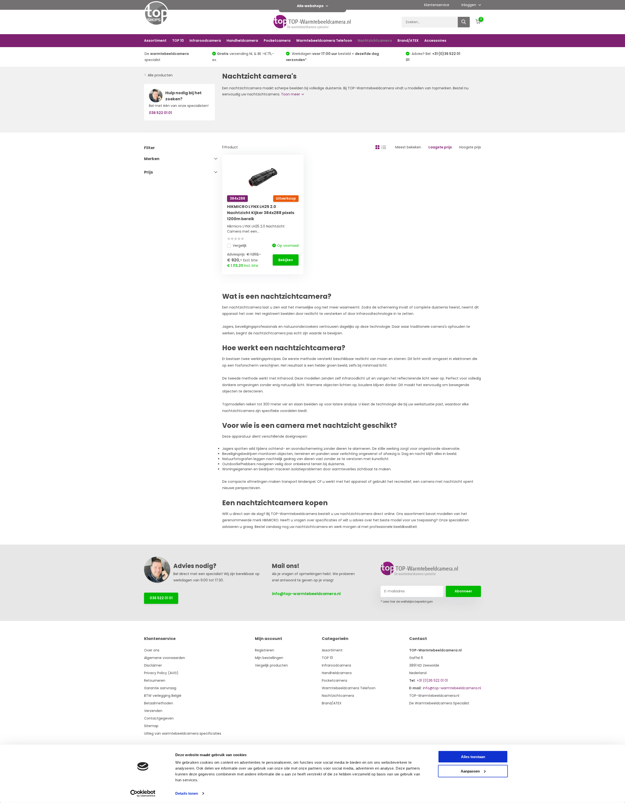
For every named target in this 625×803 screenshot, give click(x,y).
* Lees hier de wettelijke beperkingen (407, 601)
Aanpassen (470, 771)
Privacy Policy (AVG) (161, 672)
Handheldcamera (242, 40)
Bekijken (285, 259)
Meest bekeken (408, 147)
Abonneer (463, 591)
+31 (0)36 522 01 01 (432, 680)
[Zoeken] (464, 22)
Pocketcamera (277, 40)
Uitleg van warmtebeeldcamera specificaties (182, 733)
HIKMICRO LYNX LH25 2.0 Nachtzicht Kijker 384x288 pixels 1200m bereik (260, 213)
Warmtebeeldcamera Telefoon (324, 40)
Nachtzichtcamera (375, 40)
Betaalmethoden (158, 703)
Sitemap (151, 725)
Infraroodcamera (205, 40)
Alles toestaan (473, 757)
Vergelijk (240, 245)
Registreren (264, 650)
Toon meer (291, 94)
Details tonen (186, 793)
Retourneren (154, 680)
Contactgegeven (159, 718)
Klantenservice (436, 4)
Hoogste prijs (470, 147)
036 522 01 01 (161, 598)
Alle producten (160, 75)
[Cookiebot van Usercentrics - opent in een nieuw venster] (143, 793)
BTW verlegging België (162, 695)
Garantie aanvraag (160, 688)
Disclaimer (153, 665)
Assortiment (155, 40)
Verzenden (153, 710)
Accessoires (435, 40)
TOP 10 (178, 40)
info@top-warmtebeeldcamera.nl (306, 594)
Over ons (151, 650)
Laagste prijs (440, 147)
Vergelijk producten (271, 665)
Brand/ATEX (408, 40)
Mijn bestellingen (269, 657)
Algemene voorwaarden (164, 657)
